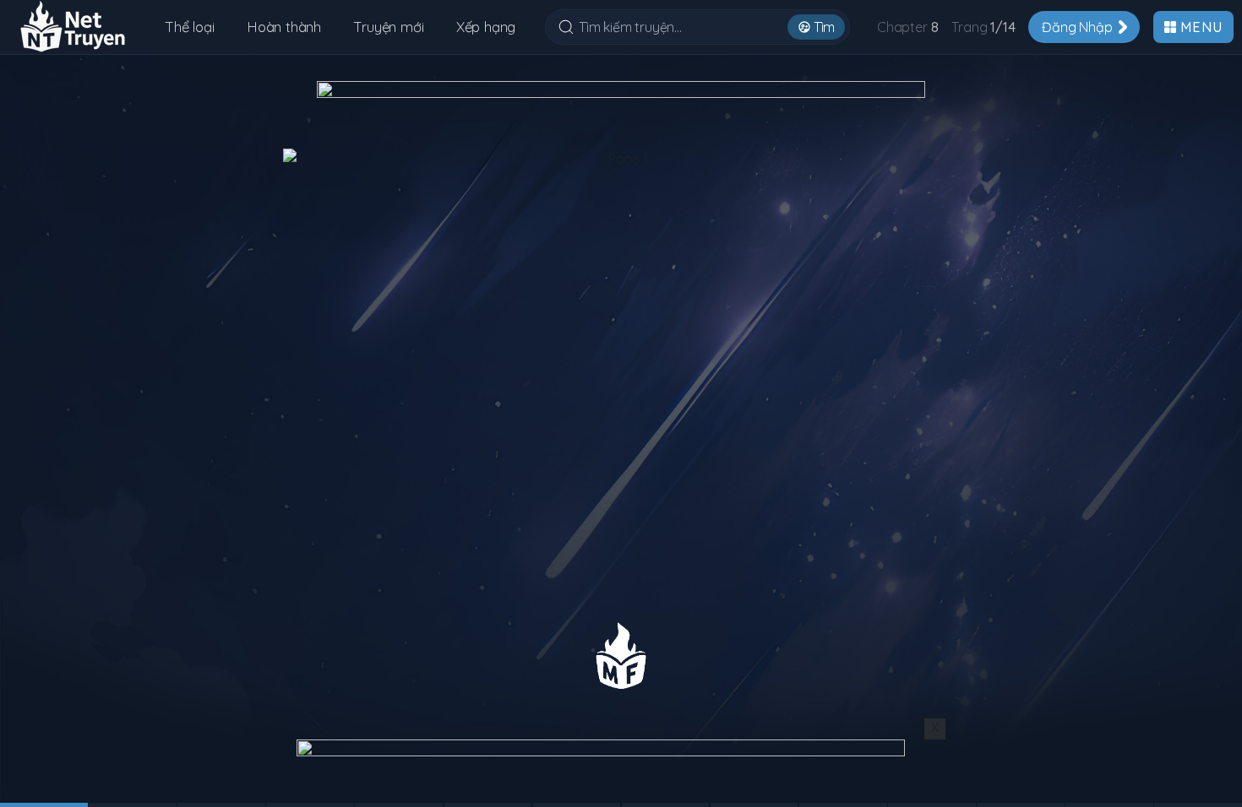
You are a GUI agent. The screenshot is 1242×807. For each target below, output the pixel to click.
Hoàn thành (284, 26)
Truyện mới (388, 26)
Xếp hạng (485, 26)
